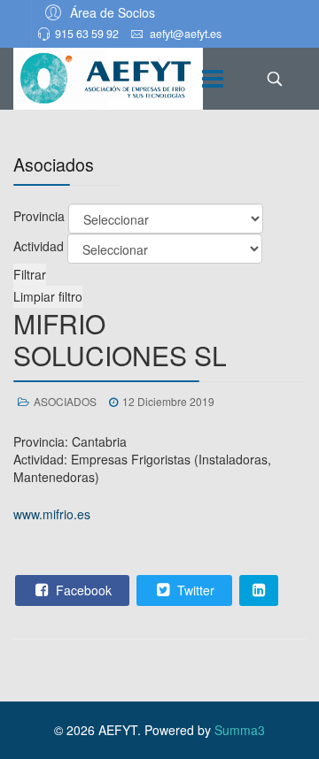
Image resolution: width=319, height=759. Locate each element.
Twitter (194, 590)
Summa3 (239, 730)
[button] (97, 12)
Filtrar (29, 274)
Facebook (82, 590)
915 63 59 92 (87, 34)
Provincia (39, 216)
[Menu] (213, 79)
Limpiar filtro (47, 296)
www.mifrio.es (51, 514)
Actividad (38, 246)
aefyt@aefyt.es (186, 34)
